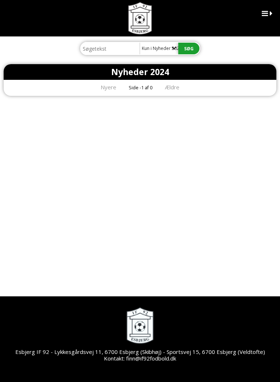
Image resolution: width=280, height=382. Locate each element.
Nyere (108, 87)
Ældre (173, 87)
